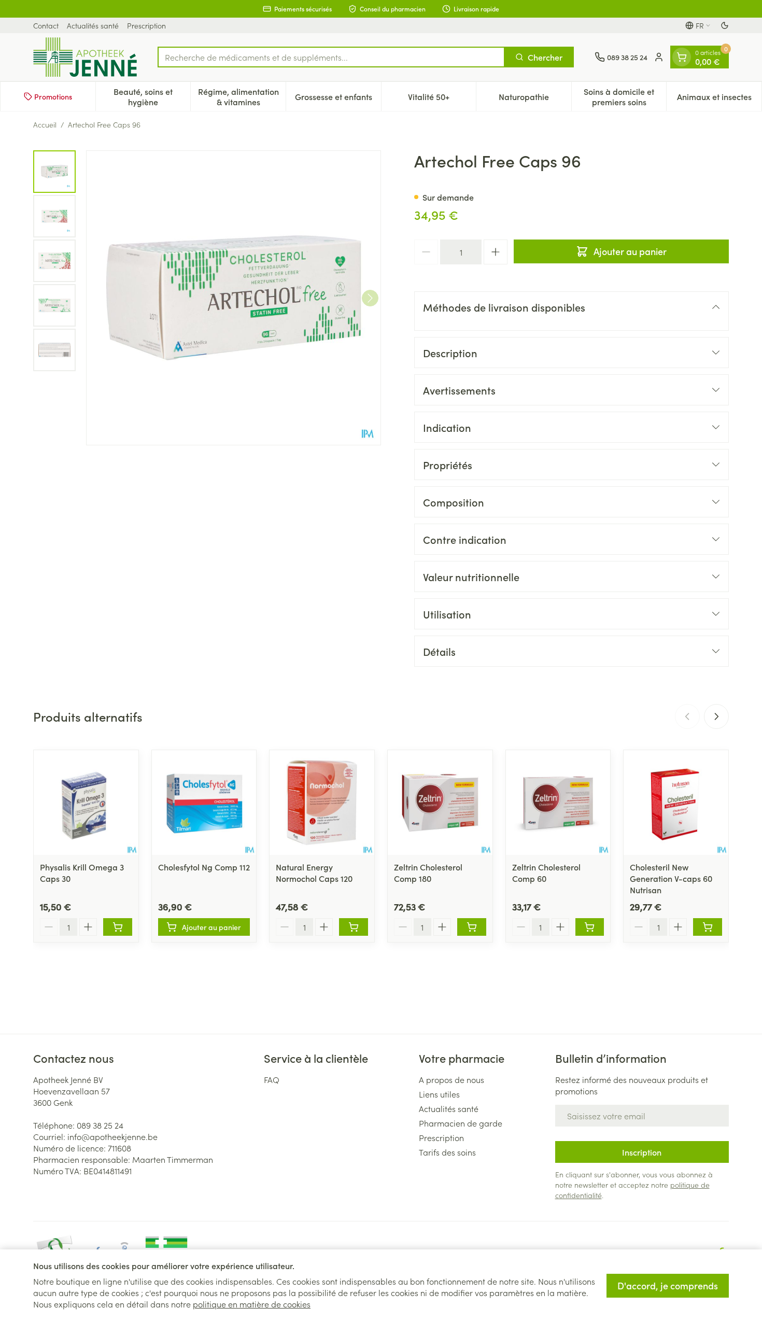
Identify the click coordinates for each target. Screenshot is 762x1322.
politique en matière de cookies (252, 1304)
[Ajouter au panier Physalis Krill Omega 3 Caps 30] (117, 927)
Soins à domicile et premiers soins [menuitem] (625, 96)
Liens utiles (439, 1094)
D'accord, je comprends (667, 1285)
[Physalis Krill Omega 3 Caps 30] (86, 802)
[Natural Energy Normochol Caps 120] (322, 802)
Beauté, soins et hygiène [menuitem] (152, 96)
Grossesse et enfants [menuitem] (338, 99)
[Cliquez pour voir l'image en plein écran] (233, 298)
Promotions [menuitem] (53, 96)
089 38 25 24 (100, 1125)
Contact (46, 25)
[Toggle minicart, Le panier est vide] (681, 57)
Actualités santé (93, 25)
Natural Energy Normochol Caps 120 (314, 872)
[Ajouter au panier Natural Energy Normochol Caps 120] (353, 927)
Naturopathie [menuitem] (535, 99)
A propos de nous (451, 1079)
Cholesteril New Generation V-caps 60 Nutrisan (671, 878)
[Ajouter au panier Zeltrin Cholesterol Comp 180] (471, 927)
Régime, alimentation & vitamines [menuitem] (242, 96)
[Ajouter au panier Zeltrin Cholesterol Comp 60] (589, 927)
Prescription (146, 25)
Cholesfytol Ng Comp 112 (204, 867)
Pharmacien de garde (460, 1123)
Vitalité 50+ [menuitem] (442, 99)
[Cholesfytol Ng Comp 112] (204, 802)
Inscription (641, 1152)
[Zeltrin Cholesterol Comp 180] (440, 802)
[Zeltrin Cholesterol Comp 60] (558, 802)
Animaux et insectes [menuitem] (719, 99)
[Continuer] (370, 298)
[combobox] (331, 57)
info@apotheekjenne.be (112, 1136)
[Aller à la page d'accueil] (85, 57)
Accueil (45, 124)
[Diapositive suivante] (716, 716)
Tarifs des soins (447, 1152)
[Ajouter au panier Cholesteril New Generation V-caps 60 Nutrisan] (707, 927)
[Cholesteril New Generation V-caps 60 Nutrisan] (676, 802)
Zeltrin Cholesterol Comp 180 (428, 872)
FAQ (271, 1079)
